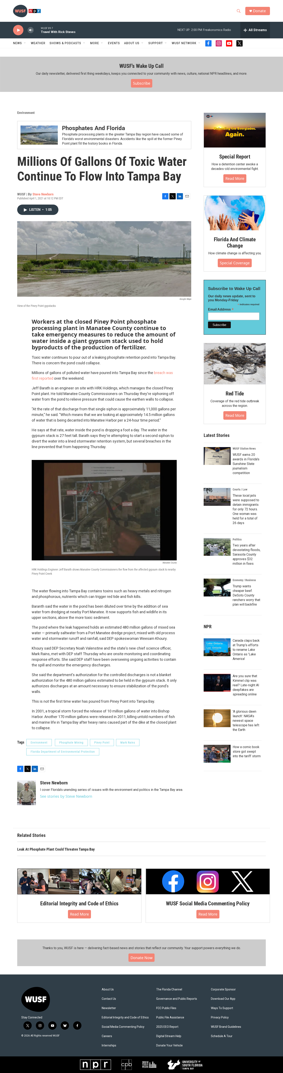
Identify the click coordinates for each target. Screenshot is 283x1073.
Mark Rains (127, 742)
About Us (108, 989)
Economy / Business (244, 580)
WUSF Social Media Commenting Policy (208, 903)
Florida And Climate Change (235, 242)
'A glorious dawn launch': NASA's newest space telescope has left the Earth (246, 721)
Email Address (221, 309)
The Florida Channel (169, 989)
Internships (109, 1045)
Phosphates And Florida (93, 128)
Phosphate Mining (71, 742)
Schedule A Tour (221, 1036)
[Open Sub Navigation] (25, 43)
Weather (38, 43)
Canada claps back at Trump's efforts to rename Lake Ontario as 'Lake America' (246, 650)
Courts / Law (240, 489)
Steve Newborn (43, 194)
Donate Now (141, 957)
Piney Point (102, 742)
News (17, 43)
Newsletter (109, 1008)
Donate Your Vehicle (169, 1045)
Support (155, 43)
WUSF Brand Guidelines (226, 1026)
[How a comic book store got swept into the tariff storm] (217, 754)
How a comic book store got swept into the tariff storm (247, 751)
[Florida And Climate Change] (235, 213)
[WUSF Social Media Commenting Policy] (208, 881)
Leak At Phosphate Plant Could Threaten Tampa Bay (56, 849)
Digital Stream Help (168, 1036)
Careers (107, 1036)
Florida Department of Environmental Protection (63, 751)
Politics (237, 539)
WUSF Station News (244, 448)
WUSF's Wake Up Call (141, 66)
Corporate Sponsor (223, 989)
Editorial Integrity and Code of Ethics (79, 903)
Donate (259, 11)
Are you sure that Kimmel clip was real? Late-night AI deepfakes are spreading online (246, 685)
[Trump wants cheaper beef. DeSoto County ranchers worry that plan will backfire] (217, 587)
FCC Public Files (166, 1008)
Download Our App (223, 998)
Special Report (234, 157)
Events (114, 43)
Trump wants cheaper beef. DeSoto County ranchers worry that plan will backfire (246, 595)
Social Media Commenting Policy (123, 1026)
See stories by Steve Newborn (66, 796)
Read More (234, 178)
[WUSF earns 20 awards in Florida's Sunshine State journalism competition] (217, 456)
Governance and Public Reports (176, 998)
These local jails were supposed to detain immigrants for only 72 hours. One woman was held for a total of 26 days (246, 509)
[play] (18, 30)
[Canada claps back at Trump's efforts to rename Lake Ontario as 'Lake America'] (217, 647)
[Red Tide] (235, 363)
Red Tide (235, 393)
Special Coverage (235, 262)
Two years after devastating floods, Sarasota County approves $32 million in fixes (246, 554)
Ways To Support (222, 1008)
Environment (26, 113)
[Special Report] (235, 130)
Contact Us (109, 998)
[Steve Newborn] (26, 792)
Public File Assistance (170, 1017)
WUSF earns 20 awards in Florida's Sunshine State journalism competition (246, 464)
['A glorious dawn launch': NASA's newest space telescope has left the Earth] (217, 718)
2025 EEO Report (167, 1026)
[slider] (37, 30)
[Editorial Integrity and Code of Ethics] (79, 881)
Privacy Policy (220, 1017)
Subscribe (141, 83)
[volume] (30, 30)
